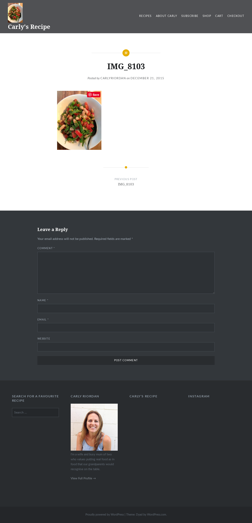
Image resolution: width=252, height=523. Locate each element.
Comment (46, 248)
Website (43, 339)
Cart (219, 16)
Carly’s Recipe (143, 396)
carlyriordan (113, 78)
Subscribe (189, 16)
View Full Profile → (83, 478)
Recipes (145, 16)
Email (43, 320)
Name (42, 300)
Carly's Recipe (29, 27)
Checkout (235, 16)
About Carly (166, 16)
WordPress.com (156, 514)
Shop (207, 16)
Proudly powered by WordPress (104, 514)
